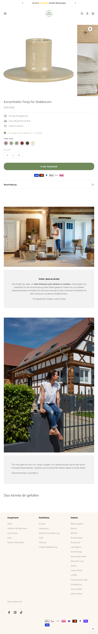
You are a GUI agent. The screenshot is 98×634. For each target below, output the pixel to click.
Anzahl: (7, 149)
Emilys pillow (77, 537)
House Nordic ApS (79, 579)
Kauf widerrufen (14, 601)
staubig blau (17, 143)
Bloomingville (77, 523)
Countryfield (76, 589)
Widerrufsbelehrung (48, 547)
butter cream (33, 143)
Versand (42, 542)
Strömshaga (76, 551)
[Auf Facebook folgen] (9, 612)
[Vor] (75, 3)
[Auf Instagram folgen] (15, 612)
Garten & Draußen (15, 542)
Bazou (74, 528)
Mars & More (76, 593)
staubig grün (11, 143)
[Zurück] (22, 3)
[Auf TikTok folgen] (21, 612)
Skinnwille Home (78, 556)
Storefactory (76, 584)
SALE (9, 523)
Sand (6, 143)
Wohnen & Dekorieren (17, 528)
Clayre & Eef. (76, 570)
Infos (9, 537)
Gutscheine (12, 533)
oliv (27, 143)
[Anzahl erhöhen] (18, 155)
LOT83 (74, 575)
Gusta (73, 565)
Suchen (42, 523)
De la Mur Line (77, 561)
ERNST (74, 533)
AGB (41, 537)
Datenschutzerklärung (49, 533)
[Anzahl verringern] (7, 155)
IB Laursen (75, 542)
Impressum (44, 528)
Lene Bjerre (76, 547)
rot (22, 143)
